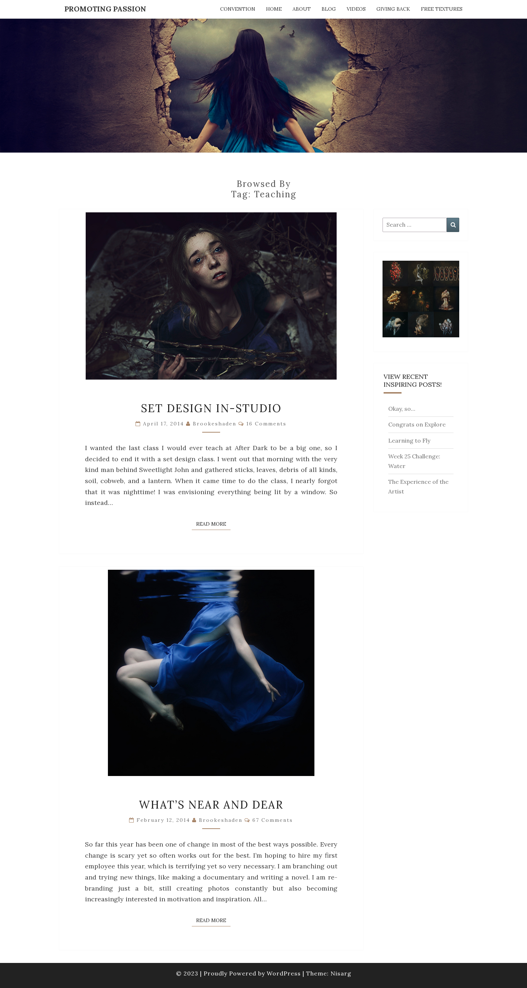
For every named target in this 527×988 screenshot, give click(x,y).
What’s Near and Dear (211, 804)
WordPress (284, 973)
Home (274, 9)
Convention (237, 9)
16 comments (266, 423)
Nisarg (341, 973)
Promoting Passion (105, 8)
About (302, 9)
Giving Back (393, 9)
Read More (213, 523)
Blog (329, 9)
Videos (356, 9)
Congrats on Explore (417, 424)
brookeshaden (214, 423)
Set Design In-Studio (211, 408)
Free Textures (441, 9)
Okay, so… (401, 408)
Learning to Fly (409, 440)
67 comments (272, 820)
